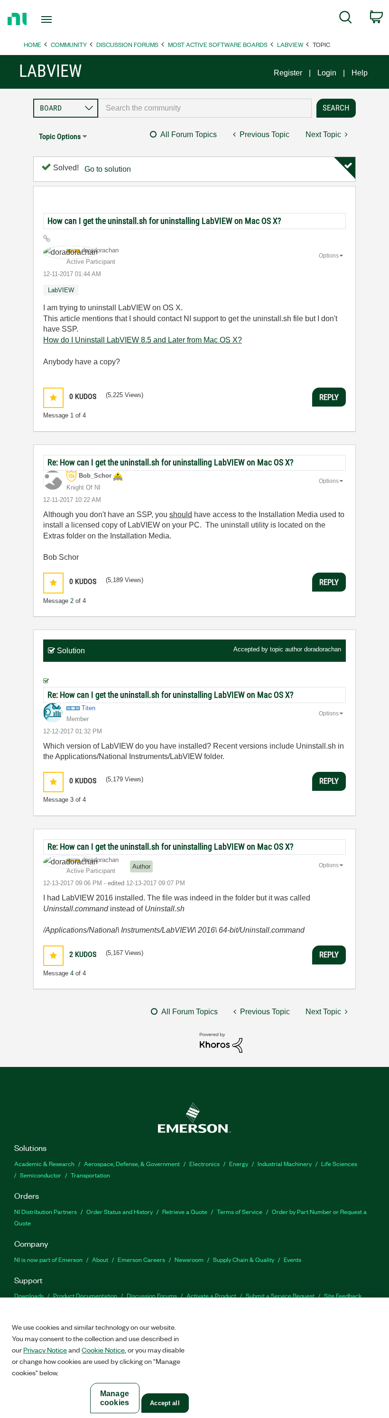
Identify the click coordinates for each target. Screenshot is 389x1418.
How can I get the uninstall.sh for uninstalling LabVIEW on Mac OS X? (164, 221)
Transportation (90, 1174)
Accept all (164, 1403)
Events (292, 1259)
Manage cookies (114, 1398)
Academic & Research (44, 1163)
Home (32, 44)
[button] (53, 398)
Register (288, 73)
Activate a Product (211, 1295)
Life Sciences (339, 1163)
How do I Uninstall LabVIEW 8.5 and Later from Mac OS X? (142, 340)
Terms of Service (239, 1211)
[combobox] (205, 108)
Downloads (29, 1295)
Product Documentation (85, 1295)
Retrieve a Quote (184, 1211)
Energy (238, 1163)
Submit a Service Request (280, 1295)
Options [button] (329, 255)
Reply (329, 397)
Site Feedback (343, 1295)
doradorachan (322, 649)
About (100, 1259)
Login (326, 73)
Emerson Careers (141, 1259)
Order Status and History (119, 1211)
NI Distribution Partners (45, 1211)
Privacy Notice (45, 1349)
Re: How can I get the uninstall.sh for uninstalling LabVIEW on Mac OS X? (170, 462)
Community (69, 44)
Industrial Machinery (285, 1163)
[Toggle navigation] (58, 19)
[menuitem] (345, 19)
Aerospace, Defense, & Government (132, 1163)
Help (360, 73)
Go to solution (107, 169)
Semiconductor (40, 1174)
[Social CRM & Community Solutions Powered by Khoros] (221, 1042)
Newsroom (189, 1259)
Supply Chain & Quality (243, 1259)
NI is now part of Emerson (48, 1259)
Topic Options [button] (60, 136)
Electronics (204, 1163)
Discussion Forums (127, 44)
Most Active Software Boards (218, 44)
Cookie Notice (103, 1349)
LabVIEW (290, 44)
